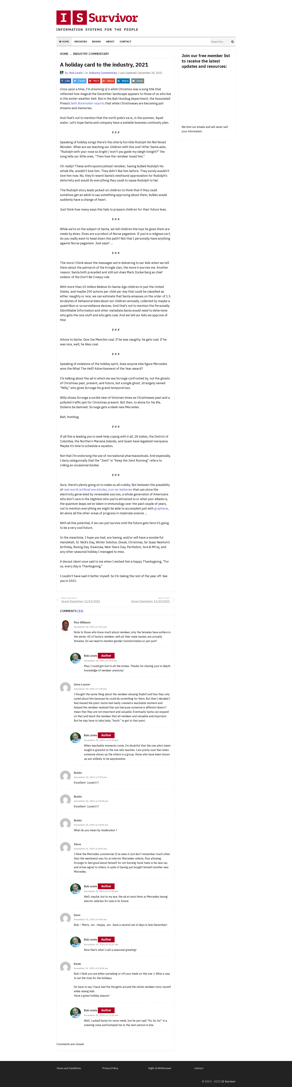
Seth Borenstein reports (88, 103)
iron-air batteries (120, 489)
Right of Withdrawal (159, 1068)
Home (65, 41)
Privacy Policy (110, 1068)
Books (96, 41)
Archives (80, 41)
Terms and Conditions (68, 1068)
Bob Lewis (90, 655)
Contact (125, 41)
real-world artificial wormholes (85, 489)
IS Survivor (228, 1081)
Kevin (77, 964)
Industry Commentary (91, 54)
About (110, 41)
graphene (161, 508)
